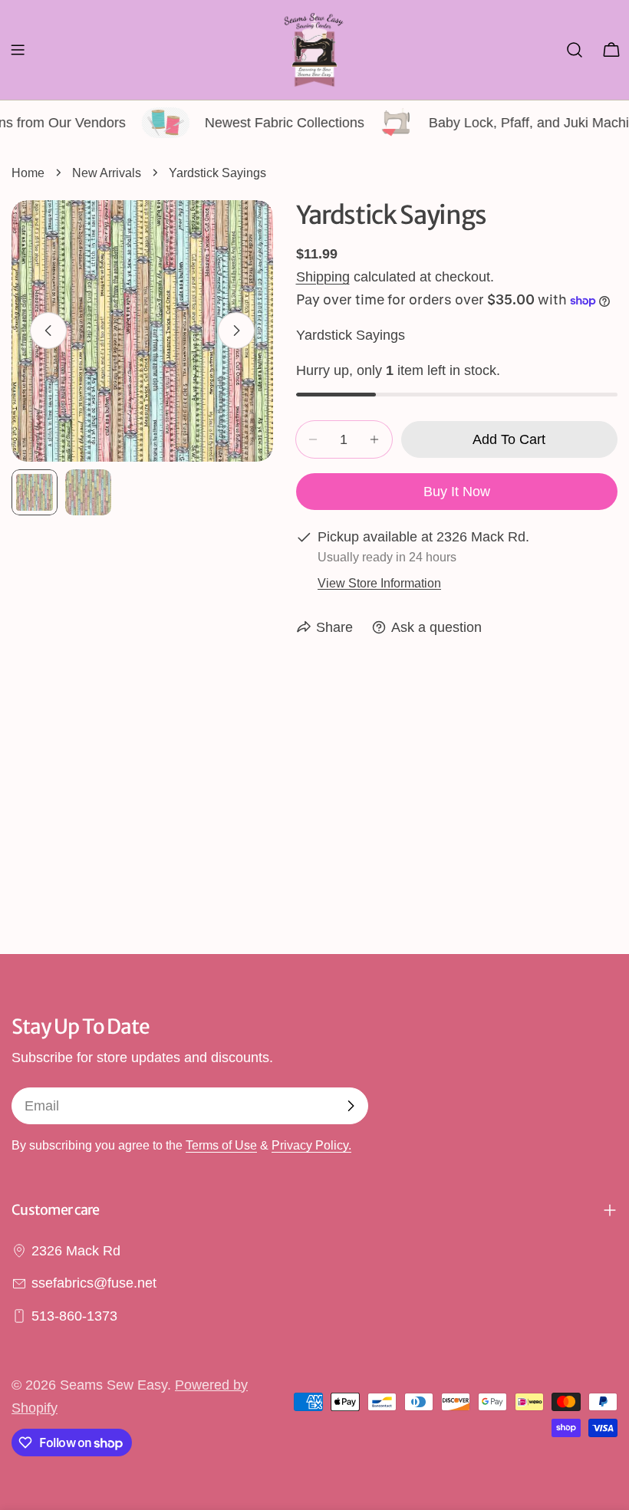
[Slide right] (236, 330)
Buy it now (456, 491)
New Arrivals (106, 172)
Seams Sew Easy (113, 1385)
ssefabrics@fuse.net (93, 1283)
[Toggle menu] (17, 50)
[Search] (574, 50)
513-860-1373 (74, 1316)
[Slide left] (48, 330)
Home (28, 172)
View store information (379, 583)
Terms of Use (221, 1145)
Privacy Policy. (311, 1145)
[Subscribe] (350, 1106)
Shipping (323, 277)
